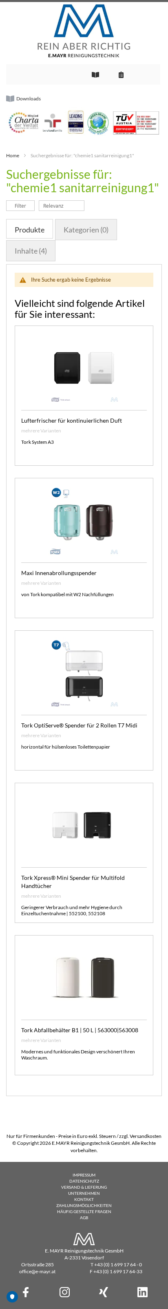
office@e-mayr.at (37, 1271)
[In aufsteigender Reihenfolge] (88, 205)
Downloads (28, 99)
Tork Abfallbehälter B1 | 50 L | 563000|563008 (79, 1030)
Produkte (29, 229)
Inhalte (31, 250)
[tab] (29, 229)
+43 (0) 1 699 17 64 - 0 (118, 1264)
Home (12, 155)
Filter (20, 205)
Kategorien (86, 229)
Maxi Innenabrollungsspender (59, 572)
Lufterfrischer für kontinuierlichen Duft (71, 420)
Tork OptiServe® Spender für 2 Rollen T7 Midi (79, 725)
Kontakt (84, 1199)
